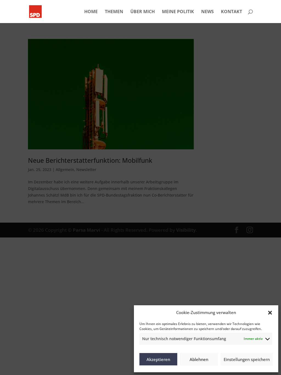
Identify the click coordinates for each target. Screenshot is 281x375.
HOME (91, 12)
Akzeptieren (158, 359)
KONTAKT (231, 12)
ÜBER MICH (142, 12)
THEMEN (114, 12)
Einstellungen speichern (247, 359)
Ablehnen (199, 359)
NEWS (207, 12)
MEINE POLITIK (178, 12)
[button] (270, 312)
